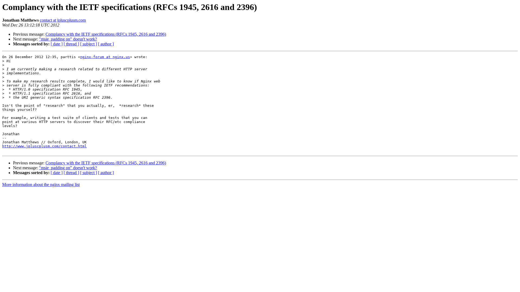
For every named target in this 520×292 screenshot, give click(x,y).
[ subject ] (88, 44)
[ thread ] (71, 44)
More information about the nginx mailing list (41, 184)
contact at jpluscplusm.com (63, 20)
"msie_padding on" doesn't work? (68, 39)
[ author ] (106, 44)
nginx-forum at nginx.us (105, 57)
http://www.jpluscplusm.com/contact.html (44, 146)
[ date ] (57, 44)
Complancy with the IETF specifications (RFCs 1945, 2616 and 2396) (106, 34)
